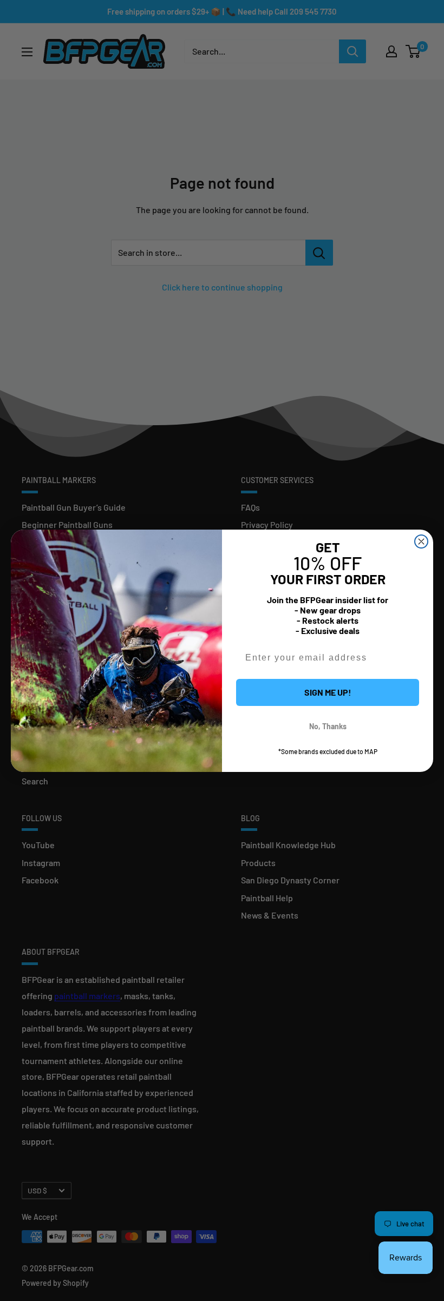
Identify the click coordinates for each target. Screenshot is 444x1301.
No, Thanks (328, 726)
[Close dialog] (421, 541)
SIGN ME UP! (327, 692)
